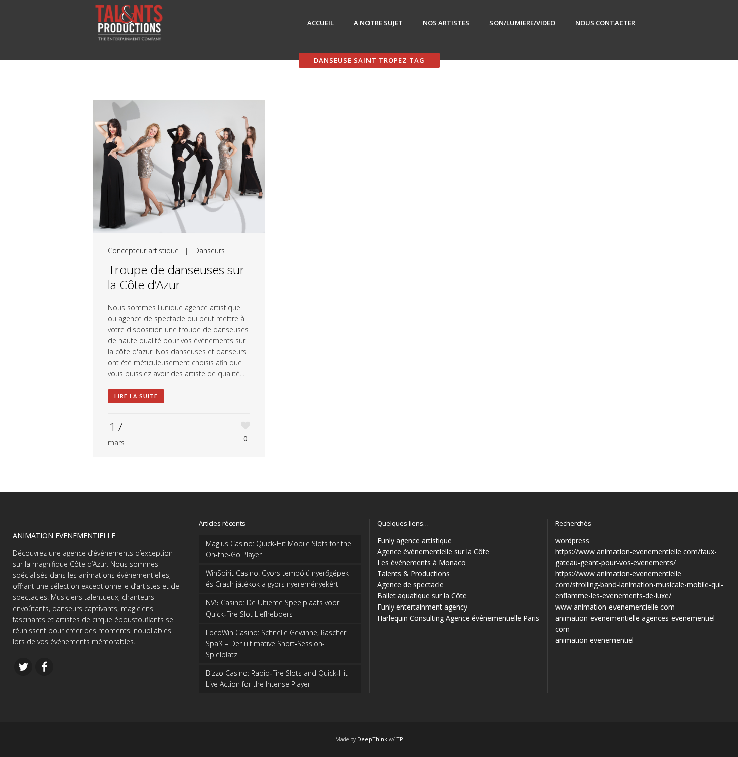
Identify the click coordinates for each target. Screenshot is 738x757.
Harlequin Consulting (410, 618)
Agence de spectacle (410, 584)
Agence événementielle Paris (492, 618)
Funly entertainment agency (422, 607)
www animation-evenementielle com (615, 607)
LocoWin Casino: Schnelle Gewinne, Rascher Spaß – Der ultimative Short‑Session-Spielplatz (276, 643)
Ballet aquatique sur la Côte (422, 595)
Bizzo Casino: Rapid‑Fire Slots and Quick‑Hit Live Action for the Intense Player (277, 678)
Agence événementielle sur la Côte (433, 551)
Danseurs (209, 250)
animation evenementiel (594, 640)
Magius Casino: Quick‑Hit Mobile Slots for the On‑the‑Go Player (278, 549)
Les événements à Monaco (421, 562)
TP (399, 739)
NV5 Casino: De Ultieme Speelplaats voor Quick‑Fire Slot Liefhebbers (272, 608)
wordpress (572, 540)
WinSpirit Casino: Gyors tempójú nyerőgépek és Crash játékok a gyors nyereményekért (277, 578)
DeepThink (372, 739)
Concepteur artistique (143, 250)
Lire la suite (136, 396)
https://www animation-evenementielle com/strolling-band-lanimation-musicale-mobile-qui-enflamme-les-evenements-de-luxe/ (639, 584)
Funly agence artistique (414, 540)
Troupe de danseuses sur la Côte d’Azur (176, 277)
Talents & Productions (413, 573)
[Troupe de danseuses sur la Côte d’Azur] (179, 166)
